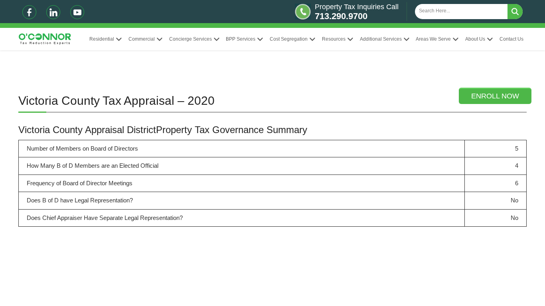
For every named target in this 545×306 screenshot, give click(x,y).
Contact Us (511, 39)
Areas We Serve (433, 39)
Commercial (141, 39)
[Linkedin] (53, 12)
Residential (101, 39)
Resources (334, 39)
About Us (475, 39)
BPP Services (240, 39)
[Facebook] (29, 12)
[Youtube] (77, 12)
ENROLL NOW (495, 96)
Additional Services (381, 39)
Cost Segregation (289, 39)
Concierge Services (190, 39)
